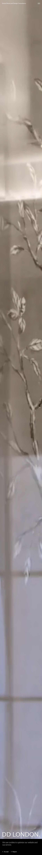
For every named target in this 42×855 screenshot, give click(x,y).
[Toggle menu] (39, 3)
